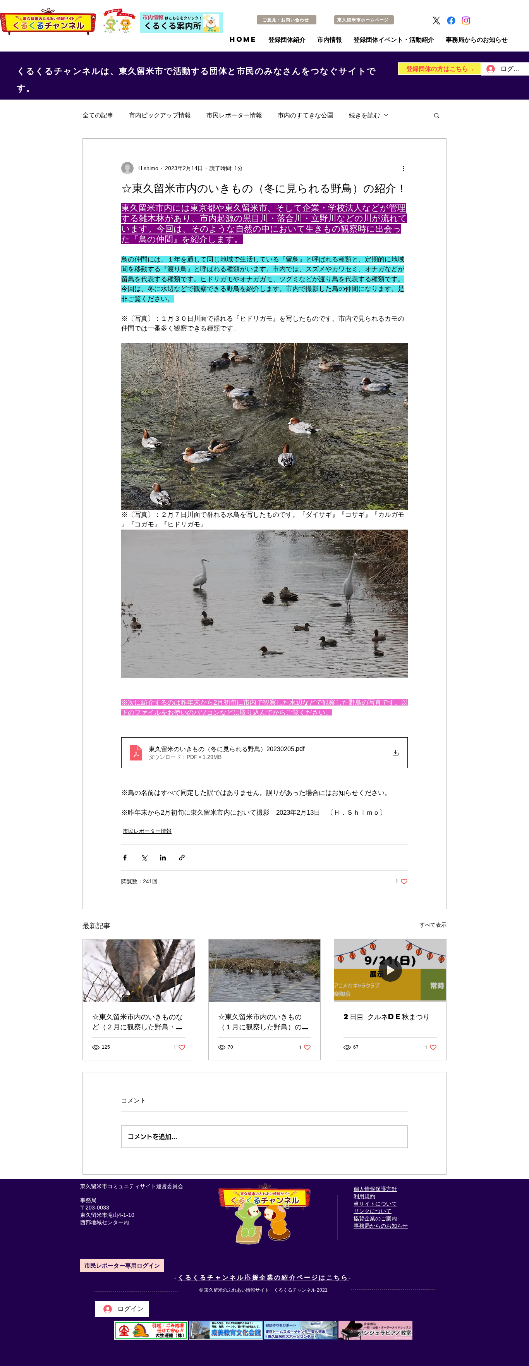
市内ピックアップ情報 (160, 115)
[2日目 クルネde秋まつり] (390, 970)
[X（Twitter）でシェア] (144, 857)
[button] (436, 115)
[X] (436, 20)
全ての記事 (97, 115)
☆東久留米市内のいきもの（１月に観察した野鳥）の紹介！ (263, 1022)
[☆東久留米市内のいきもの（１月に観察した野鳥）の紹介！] (265, 970)
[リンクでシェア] (181, 857)
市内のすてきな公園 (305, 115)
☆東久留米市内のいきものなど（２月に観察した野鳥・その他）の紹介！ (137, 1022)
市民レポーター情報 (234, 115)
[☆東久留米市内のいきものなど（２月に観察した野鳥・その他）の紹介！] (139, 970)
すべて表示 (433, 925)
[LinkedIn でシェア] (163, 857)
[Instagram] (465, 20)
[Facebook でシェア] (125, 857)
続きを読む (364, 115)
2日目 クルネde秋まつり (387, 1016)
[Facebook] (451, 20)
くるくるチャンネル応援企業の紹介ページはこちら (263, 1277)
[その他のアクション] (403, 168)
